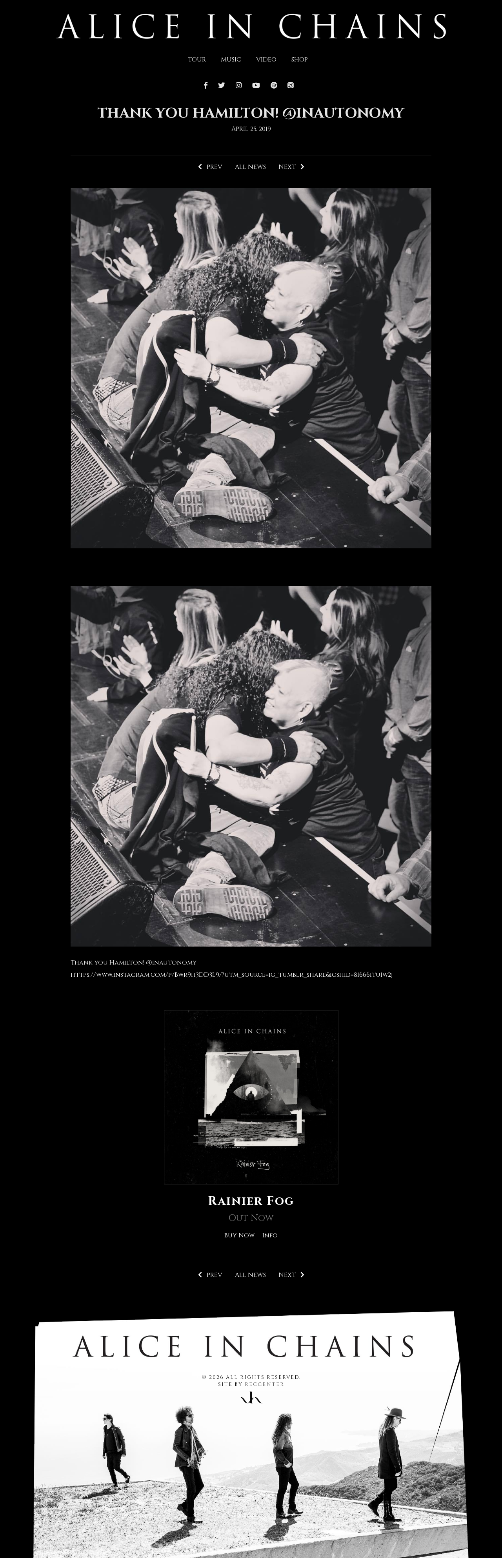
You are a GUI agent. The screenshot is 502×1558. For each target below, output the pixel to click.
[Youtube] (255, 86)
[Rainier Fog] (251, 1096)
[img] (251, 25)
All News (250, 167)
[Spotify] (274, 86)
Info (270, 1235)
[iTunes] (290, 86)
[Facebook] (208, 86)
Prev (212, 167)
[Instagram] (238, 86)
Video (266, 59)
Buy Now (239, 1235)
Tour (197, 59)
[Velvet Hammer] (251, 1396)
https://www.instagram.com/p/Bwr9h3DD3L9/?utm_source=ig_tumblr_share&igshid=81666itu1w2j (232, 974)
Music (231, 59)
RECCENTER (264, 1384)
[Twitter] (222, 86)
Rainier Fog (251, 1201)
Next (289, 167)
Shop (299, 59)
